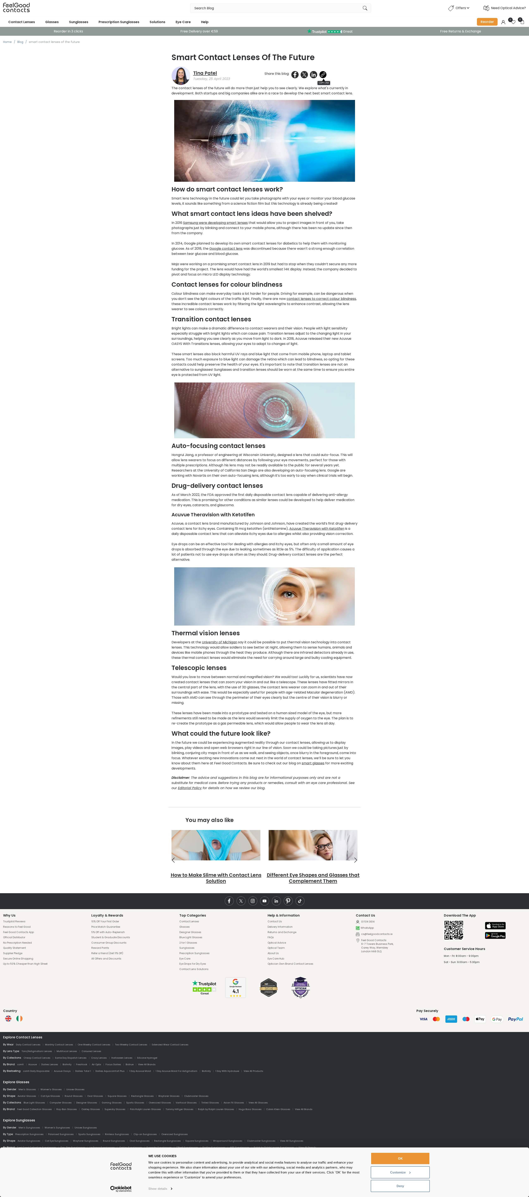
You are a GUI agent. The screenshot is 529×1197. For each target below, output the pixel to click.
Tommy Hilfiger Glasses (179, 1109)
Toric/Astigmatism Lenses (36, 1051)
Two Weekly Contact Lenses (131, 1044)
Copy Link (324, 82)
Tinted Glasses (210, 1102)
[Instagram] (252, 901)
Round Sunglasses (114, 1140)
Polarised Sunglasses (61, 1134)
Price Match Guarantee (105, 927)
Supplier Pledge (12, 953)
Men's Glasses (27, 1089)
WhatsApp (367, 928)
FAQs (271, 937)
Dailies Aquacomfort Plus (110, 1071)
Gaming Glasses (112, 1102)
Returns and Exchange (282, 932)
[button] (173, 860)
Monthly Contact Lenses (59, 1044)
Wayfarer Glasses (169, 1096)
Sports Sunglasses (89, 1134)
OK (400, 1158)
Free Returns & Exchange (460, 31)
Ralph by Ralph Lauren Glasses (216, 1109)
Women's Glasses (51, 1089)
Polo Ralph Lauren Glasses (145, 1109)
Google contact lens (226, 248)
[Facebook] (229, 901)
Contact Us (275, 921)
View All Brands (147, 1064)
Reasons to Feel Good (17, 927)
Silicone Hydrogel (147, 1057)
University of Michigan (219, 642)
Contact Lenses (21, 22)
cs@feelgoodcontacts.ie (376, 934)
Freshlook (81, 1064)
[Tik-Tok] (300, 901)
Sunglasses (78, 22)
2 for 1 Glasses (188, 942)
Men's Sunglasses (29, 1127)
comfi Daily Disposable (36, 1071)
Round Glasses (74, 1096)
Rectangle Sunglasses (167, 1140)
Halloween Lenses (121, 1057)
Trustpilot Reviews (14, 921)
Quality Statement (14, 948)
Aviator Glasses (27, 1096)
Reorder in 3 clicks (68, 31)
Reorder (487, 21)
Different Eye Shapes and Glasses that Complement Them (313, 878)
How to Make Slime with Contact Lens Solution (216, 878)
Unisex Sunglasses (86, 1127)
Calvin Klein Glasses (278, 1109)
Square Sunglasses (197, 1140)
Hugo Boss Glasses (250, 1109)
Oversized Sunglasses (174, 1134)
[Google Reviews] (235, 996)
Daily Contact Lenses (28, 1044)
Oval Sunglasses (140, 1140)
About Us (273, 953)
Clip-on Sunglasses (145, 1134)
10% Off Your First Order (105, 921)
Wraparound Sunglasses (227, 1140)
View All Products (253, 1071)
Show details (157, 1188)
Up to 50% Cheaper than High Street (25, 963)
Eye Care (183, 22)
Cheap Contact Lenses (37, 1057)
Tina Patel (205, 73)
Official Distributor (14, 937)
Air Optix (96, 1064)
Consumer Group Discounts (108, 942)
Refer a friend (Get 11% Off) (107, 953)
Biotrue (129, 1064)
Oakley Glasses (90, 1109)
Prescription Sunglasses (119, 22)
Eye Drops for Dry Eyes (192, 963)
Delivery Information (280, 927)
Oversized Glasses (160, 1102)
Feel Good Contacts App (18, 932)
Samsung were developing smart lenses (215, 222)
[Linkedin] (276, 901)
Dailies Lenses (49, 1064)
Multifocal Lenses (67, 1051)
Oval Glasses (95, 1096)
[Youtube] (264, 901)
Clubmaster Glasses (196, 1096)
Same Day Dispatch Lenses (71, 1057)
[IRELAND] (19, 1018)
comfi (20, 1064)
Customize (398, 1172)
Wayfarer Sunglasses (85, 1140)
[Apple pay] (495, 926)
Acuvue (32, 1064)
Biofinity (67, 1064)
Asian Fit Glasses (234, 1102)
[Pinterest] (288, 901)
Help (205, 22)
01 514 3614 (368, 922)
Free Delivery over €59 (199, 31)
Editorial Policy (190, 788)
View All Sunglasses (291, 1140)
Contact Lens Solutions (194, 969)
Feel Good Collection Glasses (34, 1109)
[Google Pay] (495, 936)
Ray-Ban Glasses (66, 1109)
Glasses (52, 22)
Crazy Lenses (99, 1057)
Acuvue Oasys (62, 1071)
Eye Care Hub (276, 958)
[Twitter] (241, 901)
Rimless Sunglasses (117, 1134)
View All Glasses (258, 1102)
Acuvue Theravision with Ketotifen (316, 528)
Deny (400, 1186)
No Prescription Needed (17, 942)
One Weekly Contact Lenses (94, 1044)
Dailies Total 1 (83, 1071)
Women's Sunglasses (57, 1127)
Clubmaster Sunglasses (261, 1140)
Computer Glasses (61, 1102)
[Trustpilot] (204, 994)
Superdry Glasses (115, 1109)
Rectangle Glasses (142, 1096)
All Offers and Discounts (106, 958)
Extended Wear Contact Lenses (170, 1044)
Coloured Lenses (91, 1051)
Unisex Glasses (75, 1089)
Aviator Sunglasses (29, 1140)
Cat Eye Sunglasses (56, 1140)
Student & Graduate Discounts (110, 937)
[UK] (8, 1018)
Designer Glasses (190, 932)
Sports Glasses (135, 1102)
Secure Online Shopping (18, 958)
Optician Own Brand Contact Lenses (290, 963)
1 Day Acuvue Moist (140, 1071)
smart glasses (313, 763)
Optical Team (276, 948)
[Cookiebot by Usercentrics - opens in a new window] (121, 1189)
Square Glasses (117, 1096)
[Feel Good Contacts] (16, 8)
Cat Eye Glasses (50, 1096)
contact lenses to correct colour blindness (321, 298)
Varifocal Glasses (186, 1102)
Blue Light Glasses (190, 937)
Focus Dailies (113, 1064)
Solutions (157, 22)
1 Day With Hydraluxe (227, 1071)
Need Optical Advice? (508, 8)
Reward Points (100, 948)
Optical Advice (277, 942)
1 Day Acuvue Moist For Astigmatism (176, 1071)
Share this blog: (276, 73)
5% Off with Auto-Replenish (108, 932)
